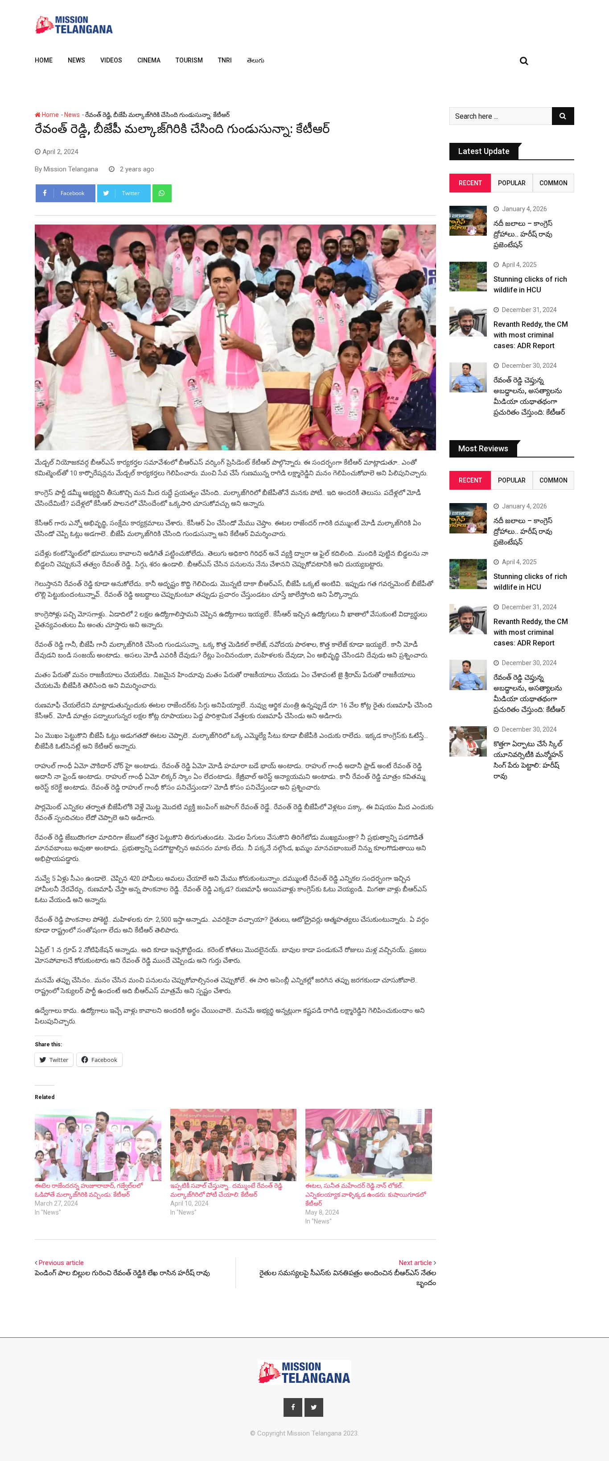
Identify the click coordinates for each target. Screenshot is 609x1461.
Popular (512, 183)
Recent (470, 183)
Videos (111, 60)
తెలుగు (255, 60)
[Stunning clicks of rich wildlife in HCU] (468, 276)
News (76, 60)
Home (44, 60)
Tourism (189, 60)
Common (553, 183)
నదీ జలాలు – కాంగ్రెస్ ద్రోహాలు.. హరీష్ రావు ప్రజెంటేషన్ (523, 234)
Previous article (61, 1263)
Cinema (148, 60)
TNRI (225, 60)
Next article (415, 1263)
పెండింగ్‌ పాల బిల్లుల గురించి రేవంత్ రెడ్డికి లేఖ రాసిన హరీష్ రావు (122, 1273)
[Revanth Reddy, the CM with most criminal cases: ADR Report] (468, 322)
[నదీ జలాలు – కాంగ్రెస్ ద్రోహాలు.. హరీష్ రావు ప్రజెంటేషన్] (468, 221)
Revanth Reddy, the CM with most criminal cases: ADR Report (531, 335)
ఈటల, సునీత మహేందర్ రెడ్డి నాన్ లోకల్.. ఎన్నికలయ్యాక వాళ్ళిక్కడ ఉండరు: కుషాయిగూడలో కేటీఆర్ (365, 1194)
